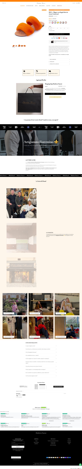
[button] (51, 16)
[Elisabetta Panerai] (41, 3)
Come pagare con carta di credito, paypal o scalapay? (37, 358)
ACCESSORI (53, 5)
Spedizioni (36, 443)
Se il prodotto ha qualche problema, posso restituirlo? (37, 372)
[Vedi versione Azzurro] (55, 23)
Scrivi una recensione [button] (58, 386)
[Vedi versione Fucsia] (52, 23)
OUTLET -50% (59, 5)
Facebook (69, 440)
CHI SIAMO (69, 0)
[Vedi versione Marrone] (60, 23)
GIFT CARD (73, 0)
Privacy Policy (53, 442)
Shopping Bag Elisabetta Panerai (53, 84)
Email (69, 443)
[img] (18, 393)
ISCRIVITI (18, 446)
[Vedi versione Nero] (63, 23)
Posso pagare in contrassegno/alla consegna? (36, 369)
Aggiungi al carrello (59, 34)
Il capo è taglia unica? (30, 345)
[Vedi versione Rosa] (66, 23)
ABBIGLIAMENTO (42, 5)
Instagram (69, 442)
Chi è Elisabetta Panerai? (31, 352)
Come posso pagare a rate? (31, 375)
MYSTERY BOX (77, 0)
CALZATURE (48, 5)
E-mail (36, 440)
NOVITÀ (36, 5)
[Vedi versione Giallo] (58, 23)
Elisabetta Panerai (17, 459)
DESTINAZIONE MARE (29, 5)
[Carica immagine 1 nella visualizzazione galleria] (29, 26)
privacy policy (18, 450)
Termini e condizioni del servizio (53, 440)
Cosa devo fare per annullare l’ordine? (34, 366)
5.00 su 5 (25, 386)
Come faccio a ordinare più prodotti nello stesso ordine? (38, 349)
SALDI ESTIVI (22, 5)
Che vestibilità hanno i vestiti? (32, 355)
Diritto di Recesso (53, 445)
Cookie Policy (53, 443)
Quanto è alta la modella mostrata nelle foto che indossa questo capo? (40, 362)
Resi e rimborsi (36, 442)
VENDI (66, 0)
